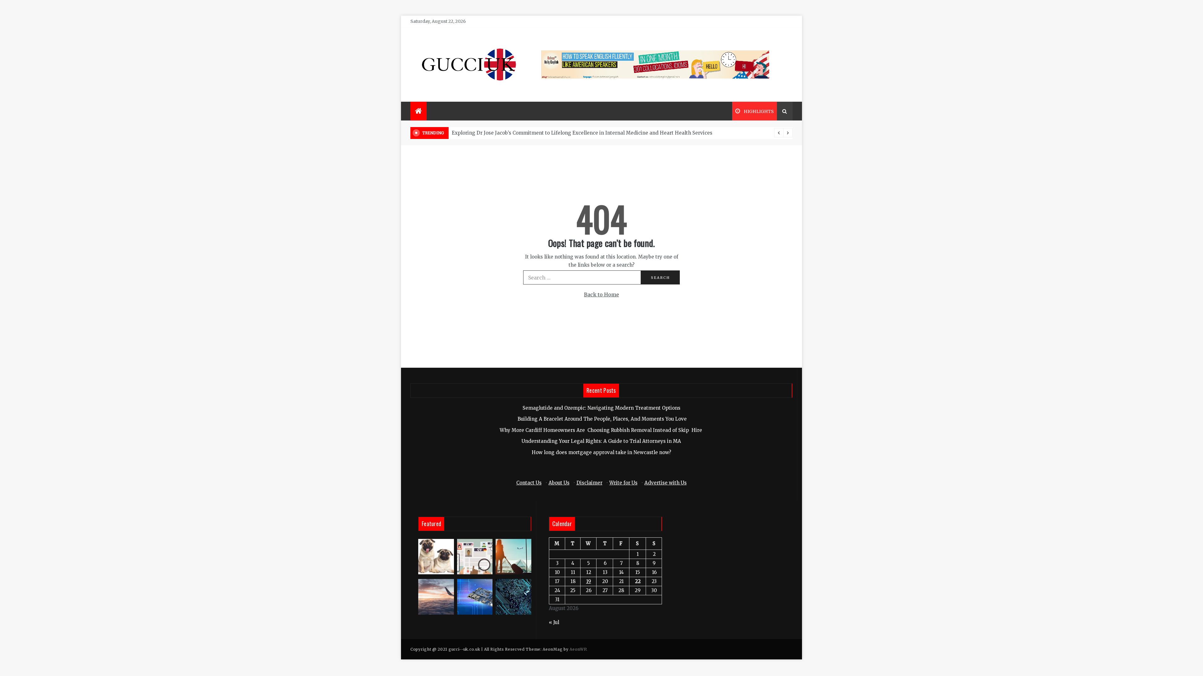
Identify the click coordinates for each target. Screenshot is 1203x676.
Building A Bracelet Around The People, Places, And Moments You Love (601, 419)
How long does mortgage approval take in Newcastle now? (601, 452)
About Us (559, 483)
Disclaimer (589, 483)
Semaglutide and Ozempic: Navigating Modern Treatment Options (601, 408)
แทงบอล (634, 471)
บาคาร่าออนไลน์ (577, 471)
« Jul (554, 622)
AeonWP (578, 649)
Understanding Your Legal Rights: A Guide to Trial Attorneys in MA (601, 441)
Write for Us (623, 483)
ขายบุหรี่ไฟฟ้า (609, 471)
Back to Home (601, 294)
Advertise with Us (665, 483)
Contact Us (529, 483)
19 (588, 581)
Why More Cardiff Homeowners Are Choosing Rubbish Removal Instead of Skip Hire (601, 430)
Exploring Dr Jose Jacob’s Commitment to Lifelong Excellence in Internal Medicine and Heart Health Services (582, 133)
